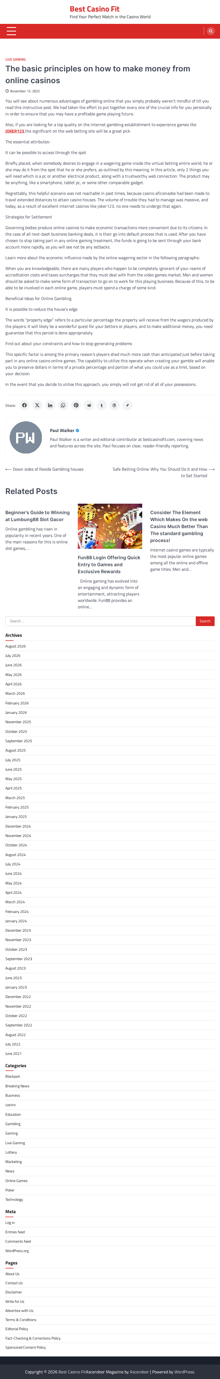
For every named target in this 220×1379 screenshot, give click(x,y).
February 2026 (17, 703)
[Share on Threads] (114, 405)
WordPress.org (17, 1250)
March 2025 (15, 797)
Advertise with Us (19, 1310)
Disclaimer (13, 1292)
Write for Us (14, 1301)
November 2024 (18, 835)
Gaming (11, 1133)
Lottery (11, 1152)
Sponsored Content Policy (25, 1347)
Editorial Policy (16, 1329)
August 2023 (15, 968)
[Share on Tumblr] (102, 405)
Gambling (12, 1123)
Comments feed (18, 1241)
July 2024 (12, 864)
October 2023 (16, 949)
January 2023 (16, 987)
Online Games (16, 1180)
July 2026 (12, 655)
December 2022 (18, 996)
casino (10, 1104)
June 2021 (13, 1053)
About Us (12, 1273)
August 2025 (15, 750)
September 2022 (18, 1025)
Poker (9, 1190)
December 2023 (18, 930)
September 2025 (18, 741)
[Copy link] (127, 405)
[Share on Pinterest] (76, 405)
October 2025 (16, 731)
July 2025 (12, 760)
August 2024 (15, 854)
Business (12, 1095)
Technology (14, 1199)
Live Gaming (15, 59)
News (9, 1171)
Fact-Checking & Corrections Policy (33, 1338)
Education (13, 1114)
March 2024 (15, 902)
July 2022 (12, 1044)
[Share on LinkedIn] (50, 405)
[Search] (211, 31)
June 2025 (13, 769)
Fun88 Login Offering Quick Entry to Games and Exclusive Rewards (109, 564)
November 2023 (18, 939)
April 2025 (13, 788)
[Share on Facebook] (24, 405)
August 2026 (15, 646)
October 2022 (16, 1015)
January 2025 (16, 816)
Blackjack (12, 1076)
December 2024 (18, 826)
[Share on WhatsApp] (63, 405)
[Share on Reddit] (89, 405)
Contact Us (14, 1283)
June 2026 (13, 665)
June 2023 (13, 978)
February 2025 (17, 807)
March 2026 (15, 693)
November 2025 (18, 722)
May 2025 (13, 778)
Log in (10, 1222)
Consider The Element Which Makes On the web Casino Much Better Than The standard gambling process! (179, 526)
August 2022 (15, 1034)
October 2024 (16, 845)
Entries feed (15, 1232)
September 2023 (18, 958)
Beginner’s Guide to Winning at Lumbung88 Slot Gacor (37, 516)
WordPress (184, 1372)
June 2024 (13, 873)
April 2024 (13, 892)
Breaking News (17, 1086)
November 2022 (18, 1006)
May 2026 (13, 674)
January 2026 (16, 712)
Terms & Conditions (20, 1319)
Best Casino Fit (95, 8)
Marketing (13, 1161)
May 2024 (13, 883)
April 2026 (13, 684)
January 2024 (16, 921)
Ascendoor (139, 1372)
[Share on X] (37, 405)
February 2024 (17, 911)
